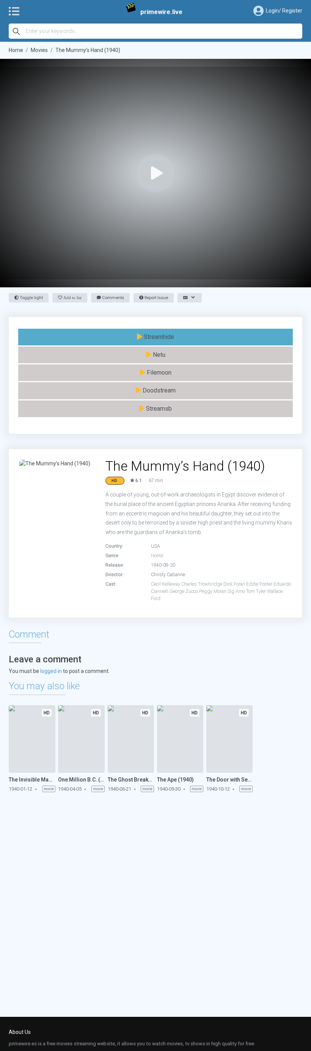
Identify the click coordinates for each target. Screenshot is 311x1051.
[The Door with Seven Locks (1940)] (229, 738)
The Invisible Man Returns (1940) (32, 780)
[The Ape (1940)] (180, 738)
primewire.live (161, 11)
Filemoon (158, 372)
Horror (157, 555)
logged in (51, 671)
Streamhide (158, 336)
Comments (112, 297)
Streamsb (158, 408)
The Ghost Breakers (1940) (131, 780)
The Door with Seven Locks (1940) (229, 780)
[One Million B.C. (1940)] (81, 738)
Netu (158, 354)
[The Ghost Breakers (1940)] (131, 738)
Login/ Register (284, 11)
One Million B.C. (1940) (81, 780)
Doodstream (158, 390)
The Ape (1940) (175, 780)
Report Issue (155, 297)
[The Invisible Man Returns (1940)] (32, 738)
